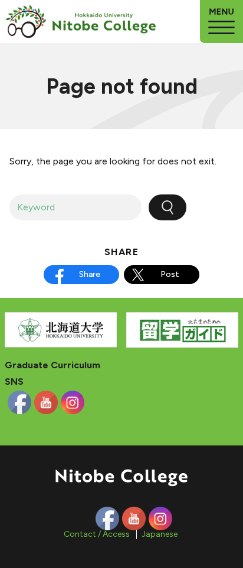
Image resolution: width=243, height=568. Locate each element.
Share (89, 274)
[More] (221, 21)
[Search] (167, 207)
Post (169, 274)
